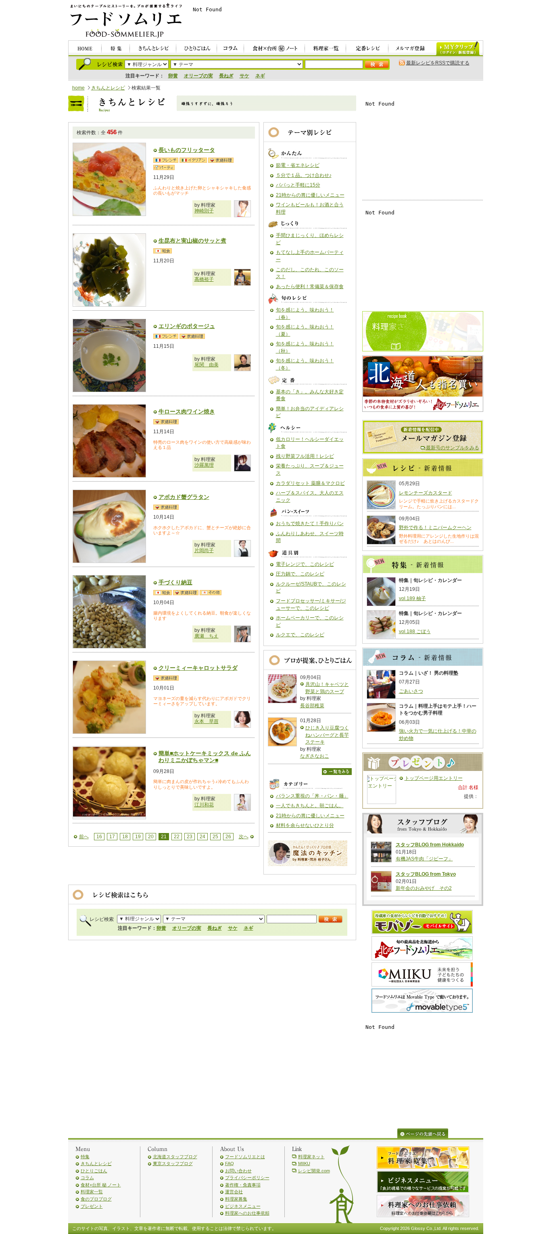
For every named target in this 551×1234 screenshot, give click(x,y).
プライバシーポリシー (247, 1177)
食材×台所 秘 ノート (101, 1184)
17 (112, 836)
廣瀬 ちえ (206, 636)
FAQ (229, 1163)
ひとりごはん (94, 1170)
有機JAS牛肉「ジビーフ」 (424, 859)
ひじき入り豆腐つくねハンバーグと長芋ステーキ (327, 735)
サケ (244, 76)
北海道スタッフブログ (175, 1156)
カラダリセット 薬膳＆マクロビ (310, 483)
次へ (243, 836)
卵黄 (173, 76)
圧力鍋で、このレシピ (300, 574)
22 (176, 836)
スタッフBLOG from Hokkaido (430, 845)
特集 (85, 1156)
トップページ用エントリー (434, 778)
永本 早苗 (206, 721)
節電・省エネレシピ (297, 165)
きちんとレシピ (108, 88)
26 (228, 836)
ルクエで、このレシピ (300, 635)
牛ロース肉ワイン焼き (187, 411)
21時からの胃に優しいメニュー (310, 195)
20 (151, 836)
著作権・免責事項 (243, 1184)
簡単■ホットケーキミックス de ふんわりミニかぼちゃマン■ (205, 757)
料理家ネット (311, 1156)
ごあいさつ (411, 691)
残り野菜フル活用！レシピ (305, 456)
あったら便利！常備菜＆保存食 (310, 286)
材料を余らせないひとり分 (305, 825)
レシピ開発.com (314, 1170)
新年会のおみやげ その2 (424, 888)
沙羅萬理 (204, 465)
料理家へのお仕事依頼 (247, 1213)
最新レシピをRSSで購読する (438, 63)
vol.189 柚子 (412, 598)
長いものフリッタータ (187, 150)
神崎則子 (204, 211)
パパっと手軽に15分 (298, 185)
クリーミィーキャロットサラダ (198, 668)
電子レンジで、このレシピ (305, 564)
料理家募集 (236, 1199)
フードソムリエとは (245, 1156)
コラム (87, 1177)
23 (189, 836)
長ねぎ (226, 76)
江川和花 (204, 805)
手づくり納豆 (175, 582)
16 (99, 836)
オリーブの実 (198, 76)
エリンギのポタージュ (187, 326)
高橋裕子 (204, 279)
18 (125, 836)
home (78, 88)
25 (215, 836)
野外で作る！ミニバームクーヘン (435, 527)
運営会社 (234, 1191)
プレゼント (92, 1206)
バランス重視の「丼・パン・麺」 (312, 796)
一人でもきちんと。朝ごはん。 (310, 805)
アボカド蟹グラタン (184, 497)
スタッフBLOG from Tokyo (426, 874)
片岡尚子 (204, 550)
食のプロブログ (96, 1199)
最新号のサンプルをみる (452, 448)
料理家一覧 (92, 1191)
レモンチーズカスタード (425, 493)
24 (202, 836)
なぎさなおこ (314, 756)
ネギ (260, 76)
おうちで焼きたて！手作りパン (310, 523)
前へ (84, 836)
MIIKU (304, 1163)
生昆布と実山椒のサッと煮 (192, 240)
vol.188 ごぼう (415, 631)
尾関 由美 (206, 365)
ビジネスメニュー (243, 1206)
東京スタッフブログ (173, 1163)
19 (138, 836)
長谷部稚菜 (312, 705)
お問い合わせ (238, 1170)
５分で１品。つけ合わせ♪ (304, 175)
